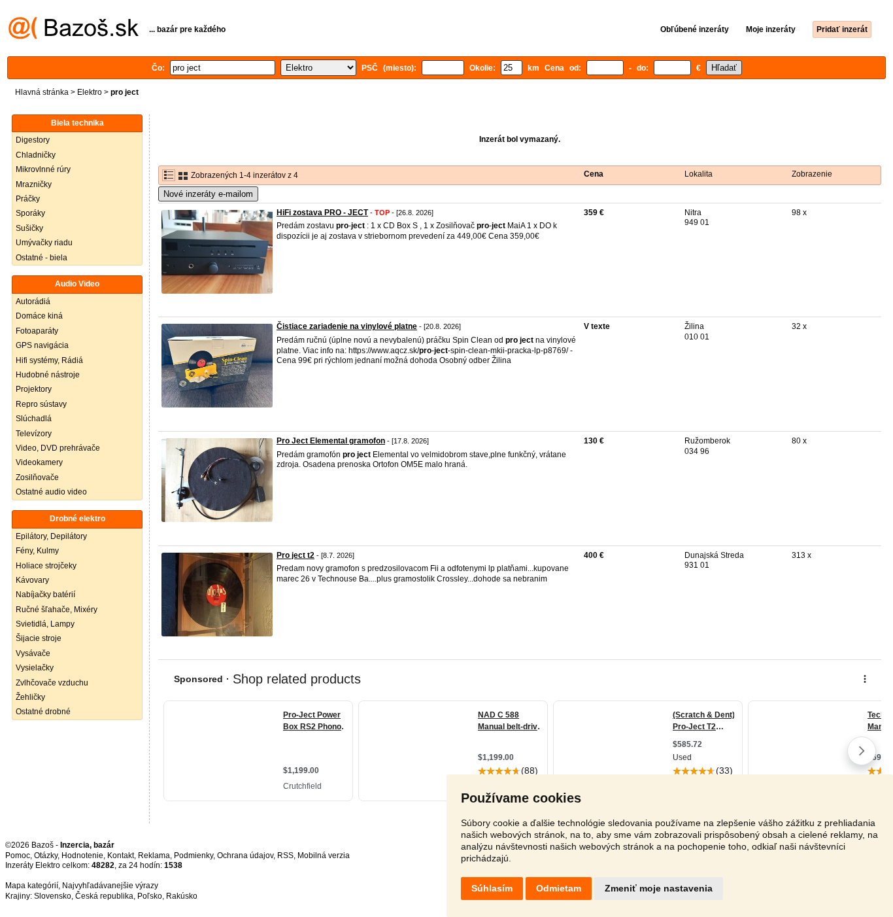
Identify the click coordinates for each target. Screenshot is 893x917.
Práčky (28, 198)
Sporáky (30, 213)
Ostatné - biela (41, 257)
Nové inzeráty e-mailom (208, 194)
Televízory (34, 433)
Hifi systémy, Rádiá (49, 360)
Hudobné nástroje (48, 374)
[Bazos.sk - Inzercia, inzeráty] (73, 36)
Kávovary (32, 580)
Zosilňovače (37, 477)
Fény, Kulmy (37, 550)
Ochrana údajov (245, 855)
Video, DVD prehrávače (58, 448)
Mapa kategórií (31, 885)
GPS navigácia (42, 345)
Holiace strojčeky (46, 565)
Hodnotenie (82, 855)
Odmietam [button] (558, 888)
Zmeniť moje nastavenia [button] (659, 888)
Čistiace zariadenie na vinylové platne (347, 326)
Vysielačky (35, 667)
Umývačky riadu (44, 242)
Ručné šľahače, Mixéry (56, 609)
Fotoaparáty (37, 331)
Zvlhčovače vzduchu (52, 682)
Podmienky (193, 855)
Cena (593, 174)
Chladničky (36, 155)
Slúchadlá (34, 418)
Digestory (33, 140)
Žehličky (30, 697)
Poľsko (149, 896)
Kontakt (120, 855)
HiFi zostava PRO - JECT (322, 212)
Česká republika (104, 896)
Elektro (89, 92)
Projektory (34, 389)
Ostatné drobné (43, 711)
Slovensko (52, 896)
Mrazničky (34, 184)
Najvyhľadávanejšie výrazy (110, 885)
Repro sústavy (41, 404)
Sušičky (29, 228)
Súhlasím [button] (492, 888)
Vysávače (33, 653)
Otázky (46, 855)
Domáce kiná (39, 315)
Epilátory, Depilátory (51, 536)
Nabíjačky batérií (45, 594)
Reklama (154, 855)
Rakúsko (181, 896)
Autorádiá (33, 301)
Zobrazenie (812, 174)
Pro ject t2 (295, 555)
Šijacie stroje (38, 638)
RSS (285, 855)
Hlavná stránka (42, 92)
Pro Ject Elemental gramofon (331, 440)
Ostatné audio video (51, 491)
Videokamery (39, 462)
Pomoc (17, 855)
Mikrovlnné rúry (43, 169)
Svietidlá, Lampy (45, 624)
